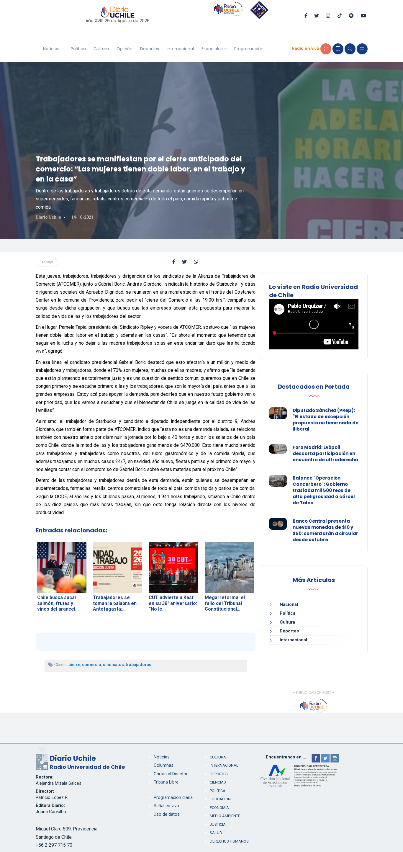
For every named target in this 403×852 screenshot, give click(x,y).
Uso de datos (167, 814)
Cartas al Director (171, 773)
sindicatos (113, 664)
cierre (74, 664)
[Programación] (337, 48)
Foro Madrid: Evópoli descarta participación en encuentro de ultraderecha (325, 453)
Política (78, 49)
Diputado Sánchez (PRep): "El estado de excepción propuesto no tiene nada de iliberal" (325, 419)
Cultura (101, 49)
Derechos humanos (229, 841)
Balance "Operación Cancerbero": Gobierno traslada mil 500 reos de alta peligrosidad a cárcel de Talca (324, 490)
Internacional (180, 49)
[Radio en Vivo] (325, 48)
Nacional (289, 604)
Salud (216, 832)
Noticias (51, 49)
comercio (91, 664)
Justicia (218, 824)
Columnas (163, 765)
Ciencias (218, 782)
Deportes (149, 49)
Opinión (124, 49)
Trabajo (46, 262)
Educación (220, 799)
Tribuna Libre (166, 782)
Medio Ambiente (225, 816)
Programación (248, 49)
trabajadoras (138, 664)
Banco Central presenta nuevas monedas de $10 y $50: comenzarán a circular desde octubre (325, 530)
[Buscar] (350, 48)
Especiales (212, 49)
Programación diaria (173, 797)
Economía (219, 807)
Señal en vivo (166, 805)
